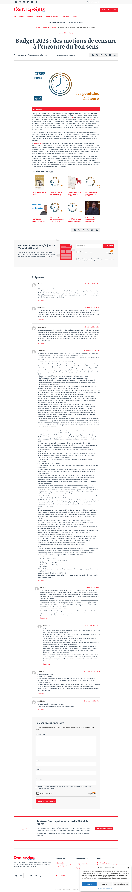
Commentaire (41, 734)
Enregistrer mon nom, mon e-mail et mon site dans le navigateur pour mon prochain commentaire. (64, 787)
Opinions (30, 16)
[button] (128, 868)
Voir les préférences (121, 884)
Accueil (38, 27)
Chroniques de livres (51, 16)
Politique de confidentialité (105, 888)
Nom (38, 760)
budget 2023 (38, 143)
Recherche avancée (93, 2)
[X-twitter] (24, 2)
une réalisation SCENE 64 (70, 889)
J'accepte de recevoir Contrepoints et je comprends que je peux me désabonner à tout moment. (96, 260)
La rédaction (65, 16)
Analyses (21, 16)
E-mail (38, 770)
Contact (74, 16)
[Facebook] (16, 2)
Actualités (39, 16)
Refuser (104, 884)
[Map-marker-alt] (36, 2)
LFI (73, 117)
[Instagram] (20, 2)
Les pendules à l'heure (49, 27)
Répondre (40, 300)
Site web (39, 779)
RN (91, 119)
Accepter (89, 884)
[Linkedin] (28, 2)
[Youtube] (32, 2)
